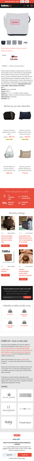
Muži (27, 1)
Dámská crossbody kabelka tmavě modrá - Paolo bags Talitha (25, 132)
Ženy (22, 1)
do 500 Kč (10, 314)
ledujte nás (24, 359)
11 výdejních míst (11, 197)
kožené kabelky (10, 348)
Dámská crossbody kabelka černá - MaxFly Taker (9, 132)
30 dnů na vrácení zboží (26, 197)
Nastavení (9, 454)
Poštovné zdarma (11, 203)
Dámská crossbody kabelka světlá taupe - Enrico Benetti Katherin (25, 168)
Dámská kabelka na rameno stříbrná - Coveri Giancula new (9, 168)
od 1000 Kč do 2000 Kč (10, 326)
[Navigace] (31, 5)
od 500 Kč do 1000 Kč (24, 315)
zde (24, 458)
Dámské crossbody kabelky (16, 66)
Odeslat (27, 297)
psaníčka (13, 350)
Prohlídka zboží (25, 203)
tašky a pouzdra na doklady (13, 352)
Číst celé (5, 245)
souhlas (5, 448)
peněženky (19, 350)
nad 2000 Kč (24, 325)
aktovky (8, 354)
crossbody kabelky (20, 348)
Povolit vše (25, 454)
